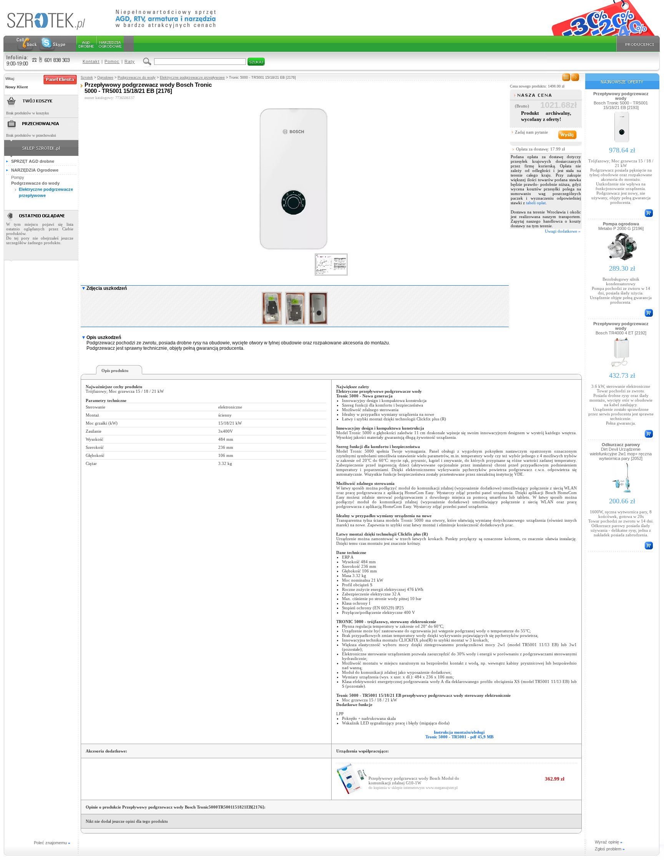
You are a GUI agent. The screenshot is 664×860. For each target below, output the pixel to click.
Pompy (17, 177)
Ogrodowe (105, 77)
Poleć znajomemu (52, 842)
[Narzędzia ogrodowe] (110, 44)
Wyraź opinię (608, 842)
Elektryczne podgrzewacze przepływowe (192, 77)
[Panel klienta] (60, 79)
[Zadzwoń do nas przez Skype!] (53, 44)
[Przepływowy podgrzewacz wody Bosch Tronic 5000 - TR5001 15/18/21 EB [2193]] (622, 142)
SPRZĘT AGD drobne (32, 161)
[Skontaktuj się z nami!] (26, 44)
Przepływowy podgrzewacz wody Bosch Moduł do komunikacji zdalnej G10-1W (414, 780)
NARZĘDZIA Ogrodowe (34, 170)
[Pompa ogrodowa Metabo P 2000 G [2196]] (622, 260)
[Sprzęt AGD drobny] (86, 44)
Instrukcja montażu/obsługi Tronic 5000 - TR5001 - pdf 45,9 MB (459, 734)
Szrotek (87, 77)
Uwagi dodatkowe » (563, 231)
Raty (129, 61)
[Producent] (637, 44)
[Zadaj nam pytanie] (567, 135)
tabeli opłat (536, 202)
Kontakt (91, 61)
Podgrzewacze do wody (137, 77)
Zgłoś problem (610, 849)
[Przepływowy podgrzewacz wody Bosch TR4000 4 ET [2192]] (622, 367)
